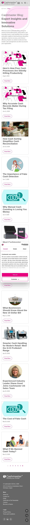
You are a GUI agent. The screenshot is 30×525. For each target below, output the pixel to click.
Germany (5, 488)
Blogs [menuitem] (8, 8)
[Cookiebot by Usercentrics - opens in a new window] (21, 245)
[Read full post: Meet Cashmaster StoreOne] (15, 232)
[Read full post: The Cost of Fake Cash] (15, 408)
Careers (5, 502)
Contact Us (6, 496)
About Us (5, 494)
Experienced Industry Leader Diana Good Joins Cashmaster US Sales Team (14, 384)
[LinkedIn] (7, 519)
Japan (10, 488)
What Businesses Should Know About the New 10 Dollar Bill (15, 310)
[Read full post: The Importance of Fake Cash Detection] (15, 164)
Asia (21, 486)
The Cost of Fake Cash (14, 418)
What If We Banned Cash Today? (12, 450)
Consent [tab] (5, 249)
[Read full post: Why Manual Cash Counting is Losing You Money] (15, 197)
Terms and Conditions (9, 514)
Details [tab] (15, 249)
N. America (9, 486)
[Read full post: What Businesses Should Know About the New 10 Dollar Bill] (15, 298)
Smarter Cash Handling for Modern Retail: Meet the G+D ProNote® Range (15, 347)
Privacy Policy (7, 512)
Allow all (15, 274)
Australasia (16, 486)
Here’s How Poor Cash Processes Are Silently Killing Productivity (14, 70)
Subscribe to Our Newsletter (10, 500)
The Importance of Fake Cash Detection (15, 175)
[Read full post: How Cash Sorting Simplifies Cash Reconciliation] (15, 129)
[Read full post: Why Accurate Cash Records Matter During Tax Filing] (15, 93)
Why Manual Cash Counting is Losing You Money (15, 209)
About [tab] (24, 249)
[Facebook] (4, 519)
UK (4, 486)
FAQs (4, 498)
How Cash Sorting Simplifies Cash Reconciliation (12, 141)
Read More (7, 81)
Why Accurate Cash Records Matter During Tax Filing (14, 106)
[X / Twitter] (11, 519)
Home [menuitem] (4, 8)
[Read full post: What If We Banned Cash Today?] (15, 439)
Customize (14, 279)
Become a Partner (8, 504)
